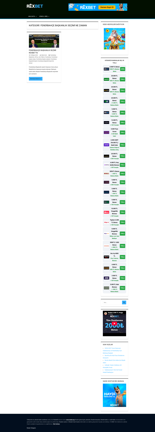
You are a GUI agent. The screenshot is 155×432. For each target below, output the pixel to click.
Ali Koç (36, 57)
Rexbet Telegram (31, 428)
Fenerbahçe (48, 57)
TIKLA (122, 79)
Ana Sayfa (31, 16)
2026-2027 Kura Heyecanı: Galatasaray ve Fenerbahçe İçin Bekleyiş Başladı (112, 350)
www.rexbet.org (70, 419)
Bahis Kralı (44, 55)
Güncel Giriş (43, 16)
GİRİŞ (122, 69)
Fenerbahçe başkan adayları (43, 59)
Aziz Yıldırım (42, 57)
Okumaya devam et (35, 78)
